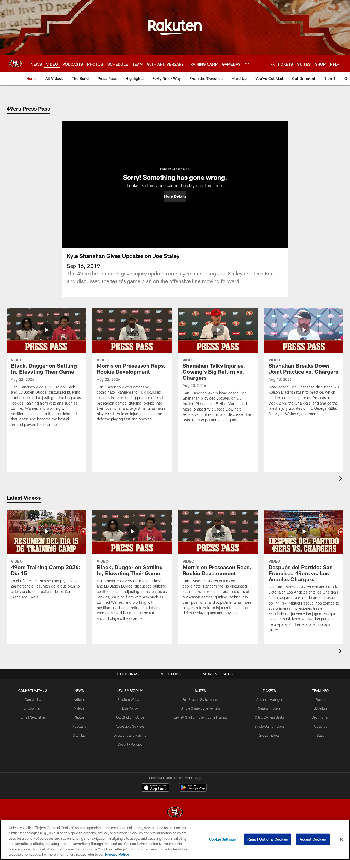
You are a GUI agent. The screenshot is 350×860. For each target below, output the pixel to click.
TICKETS (269, 690)
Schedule (320, 708)
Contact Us (33, 699)
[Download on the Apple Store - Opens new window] (155, 788)
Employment (33, 708)
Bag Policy (130, 708)
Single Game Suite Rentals (200, 708)
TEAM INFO (320, 690)
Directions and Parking (130, 735)
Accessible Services (130, 726)
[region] (175, 840)
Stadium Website (129, 699)
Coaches (320, 726)
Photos (79, 717)
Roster (320, 699)
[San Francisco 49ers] (175, 812)
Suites (200, 690)
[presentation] (341, 479)
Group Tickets (269, 735)
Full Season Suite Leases (200, 699)
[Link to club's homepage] (15, 63)
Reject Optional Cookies (267, 839)
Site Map (79, 735)
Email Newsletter (33, 717)
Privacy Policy (117, 854)
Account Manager (269, 699)
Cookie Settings (222, 839)
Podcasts (79, 726)
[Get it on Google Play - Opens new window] (193, 790)
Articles (79, 699)
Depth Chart (320, 717)
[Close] (341, 839)
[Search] (273, 63)
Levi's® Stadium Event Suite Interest (200, 717)
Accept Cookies (313, 839)
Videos (79, 708)
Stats (320, 735)
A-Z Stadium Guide (130, 717)
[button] (175, 196)
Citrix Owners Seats (269, 717)
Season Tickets (269, 708)
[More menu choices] (247, 64)
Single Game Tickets (269, 726)
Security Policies (130, 744)
